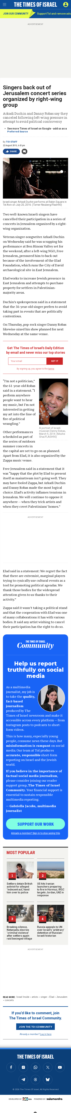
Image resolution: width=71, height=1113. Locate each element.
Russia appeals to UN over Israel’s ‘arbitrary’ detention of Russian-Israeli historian (50, 931)
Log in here (46, 1034)
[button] (65, 4)
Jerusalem (61, 997)
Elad (51, 997)
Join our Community (15, 13)
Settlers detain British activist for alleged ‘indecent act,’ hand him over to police (19, 888)
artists (35, 997)
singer (44, 997)
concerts (9, 1000)
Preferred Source (17, 131)
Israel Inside (22, 997)
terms (51, 368)
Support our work (35, 824)
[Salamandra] (54, 1099)
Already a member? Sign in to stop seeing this (35, 833)
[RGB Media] (28, 1099)
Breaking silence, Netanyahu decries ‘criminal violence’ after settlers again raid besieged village (19, 933)
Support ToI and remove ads (54, 13)
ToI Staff (11, 142)
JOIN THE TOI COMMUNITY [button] (35, 1026)
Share (13, 151)
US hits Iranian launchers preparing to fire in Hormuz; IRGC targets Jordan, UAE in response (50, 889)
